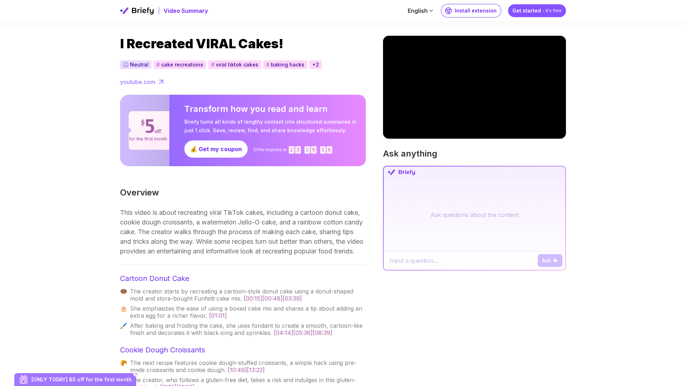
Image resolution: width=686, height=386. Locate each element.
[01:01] (218, 315)
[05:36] (303, 332)
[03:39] (292, 298)
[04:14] (283, 332)
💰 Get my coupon (216, 149)
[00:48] (272, 298)
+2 (315, 64)
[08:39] (322, 332)
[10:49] (237, 369)
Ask (546, 260)
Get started (537, 11)
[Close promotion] (136, 374)
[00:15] (253, 298)
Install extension (476, 11)
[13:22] (256, 369)
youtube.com (137, 81)
